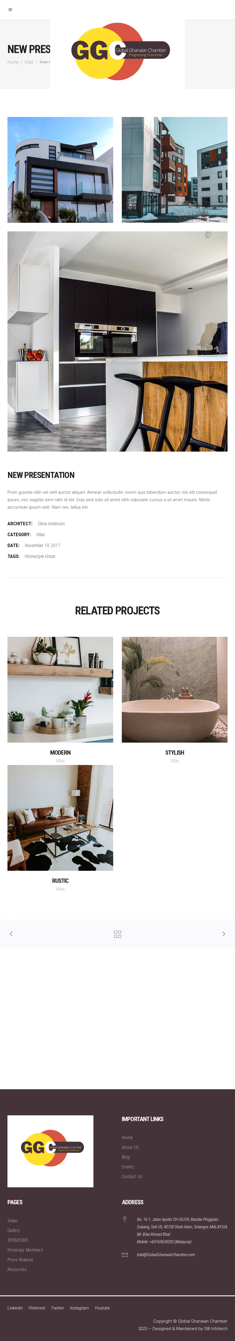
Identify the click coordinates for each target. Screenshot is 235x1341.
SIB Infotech (216, 1328)
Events (128, 1167)
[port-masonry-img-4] (175, 170)
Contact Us (132, 1176)
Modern (60, 752)
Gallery (13, 1230)
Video (12, 1220)
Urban (50, 556)
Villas (29, 62)
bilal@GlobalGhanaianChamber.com (166, 1254)
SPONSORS (17, 1240)
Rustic (60, 880)
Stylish (174, 752)
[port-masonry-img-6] (60, 170)
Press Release (20, 1259)
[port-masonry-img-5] (117, 341)
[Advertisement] (117, 1018)
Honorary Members (25, 1250)
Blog (126, 1157)
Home (12, 62)
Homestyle (34, 556)
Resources (17, 1269)
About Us (130, 1147)
